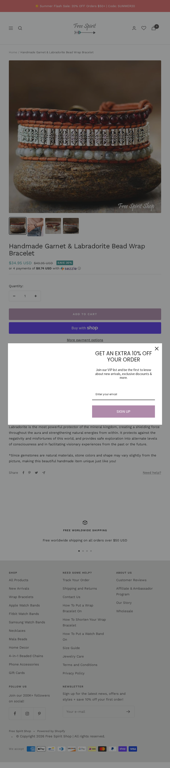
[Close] (156, 348)
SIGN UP (123, 411)
